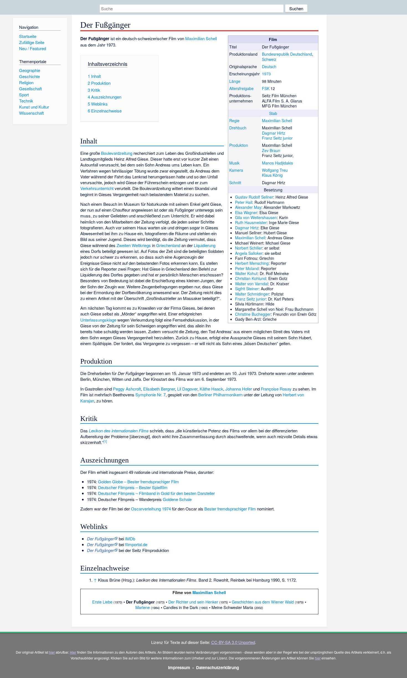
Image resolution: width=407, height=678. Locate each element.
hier (52, 652)
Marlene (142, 607)
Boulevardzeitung (116, 153)
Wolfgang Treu (275, 170)
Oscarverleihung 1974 (151, 509)
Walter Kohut (246, 273)
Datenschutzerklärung (217, 667)
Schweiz (269, 59)
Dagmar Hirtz (273, 133)
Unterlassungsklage (98, 320)
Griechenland (168, 245)
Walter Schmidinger (252, 294)
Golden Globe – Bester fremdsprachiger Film (138, 481)
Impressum (179, 667)
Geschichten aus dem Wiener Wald (263, 602)
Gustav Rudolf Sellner (254, 197)
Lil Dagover (187, 389)
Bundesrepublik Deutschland (287, 54)
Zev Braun (271, 150)
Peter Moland (247, 268)
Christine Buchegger (253, 314)
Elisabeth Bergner (159, 389)
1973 (266, 73)
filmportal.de (136, 544)
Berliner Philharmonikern (220, 394)
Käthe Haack (211, 389)
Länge (234, 81)
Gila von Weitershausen (256, 217)
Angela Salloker (248, 253)
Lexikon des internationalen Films (119, 430)
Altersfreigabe (241, 88)
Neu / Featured (32, 48)
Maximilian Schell (277, 120)
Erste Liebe (102, 602)
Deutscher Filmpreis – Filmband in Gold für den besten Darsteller (156, 493)
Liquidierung (204, 245)
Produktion (238, 145)
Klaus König (272, 175)
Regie (234, 120)
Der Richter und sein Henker (193, 602)
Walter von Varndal (251, 283)
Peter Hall (243, 202)
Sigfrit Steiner (247, 288)
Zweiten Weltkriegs (134, 245)
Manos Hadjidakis (277, 163)
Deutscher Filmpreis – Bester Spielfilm (133, 487)
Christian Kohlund (250, 278)
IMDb (130, 538)
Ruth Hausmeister (251, 222)
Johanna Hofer (238, 389)
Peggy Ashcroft (127, 389)
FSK (265, 88)
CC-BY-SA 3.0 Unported (233, 642)
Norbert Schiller (248, 248)
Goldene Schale (177, 499)
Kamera (236, 170)
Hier (73, 652)
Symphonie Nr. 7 (150, 394)
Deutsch (269, 66)
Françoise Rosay (276, 389)
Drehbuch (237, 127)
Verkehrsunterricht (97, 188)
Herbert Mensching (252, 263)
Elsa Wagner (246, 212)
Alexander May (248, 207)
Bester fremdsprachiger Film (230, 509)
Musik (234, 163)
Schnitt (235, 182)
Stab (273, 113)
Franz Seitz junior (277, 138)
